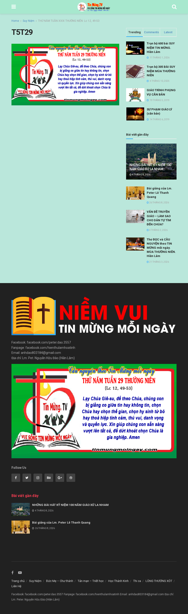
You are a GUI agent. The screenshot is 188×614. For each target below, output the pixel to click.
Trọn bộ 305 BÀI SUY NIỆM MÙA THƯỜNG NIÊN (161, 71)
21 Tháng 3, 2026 (159, 262)
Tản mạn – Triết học (91, 581)
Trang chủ (18, 581)
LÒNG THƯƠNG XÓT (159, 581)
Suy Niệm (28, 20)
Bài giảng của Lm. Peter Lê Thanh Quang (159, 192)
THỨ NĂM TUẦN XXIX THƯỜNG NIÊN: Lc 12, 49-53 (69, 20)
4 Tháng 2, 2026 (158, 230)
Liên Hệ (16, 586)
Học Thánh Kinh (118, 581)
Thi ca (137, 581)
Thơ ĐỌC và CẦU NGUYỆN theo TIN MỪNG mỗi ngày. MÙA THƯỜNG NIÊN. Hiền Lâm (161, 248)
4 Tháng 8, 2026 (141, 174)
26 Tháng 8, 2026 (159, 202)
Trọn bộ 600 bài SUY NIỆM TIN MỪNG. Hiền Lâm (161, 47)
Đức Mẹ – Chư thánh (59, 581)
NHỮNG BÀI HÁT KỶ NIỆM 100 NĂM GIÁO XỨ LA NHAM (70, 505)
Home (15, 20)
